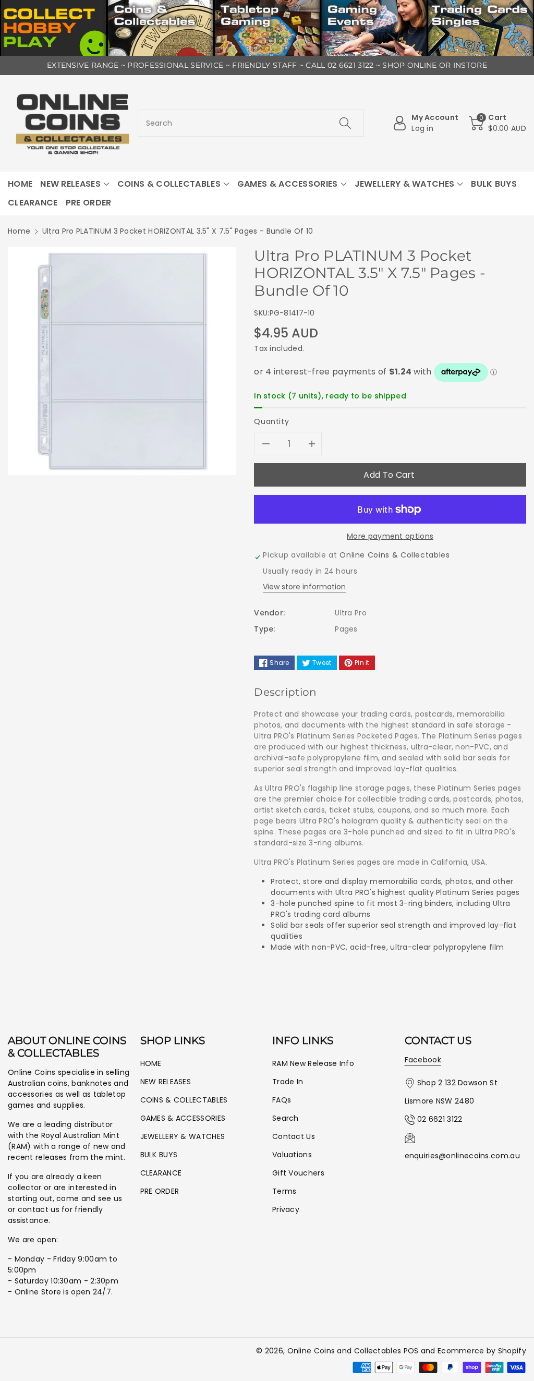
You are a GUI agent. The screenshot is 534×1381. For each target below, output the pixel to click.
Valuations (292, 1154)
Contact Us (293, 1136)
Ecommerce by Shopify (482, 1351)
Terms (284, 1191)
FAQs (281, 1100)
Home (19, 231)
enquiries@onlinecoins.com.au (462, 1155)
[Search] (345, 123)
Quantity (271, 421)
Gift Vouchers (298, 1173)
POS (411, 1351)
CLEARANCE (161, 1173)
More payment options (390, 536)
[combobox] (251, 123)
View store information (304, 587)
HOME (151, 1063)
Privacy (285, 1209)
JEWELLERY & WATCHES (182, 1136)
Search (285, 1118)
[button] (497, 123)
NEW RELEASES (165, 1081)
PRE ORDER (159, 1191)
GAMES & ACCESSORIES (183, 1118)
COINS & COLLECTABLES (184, 1100)
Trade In (287, 1081)
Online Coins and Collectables (344, 1351)
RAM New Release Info (313, 1063)
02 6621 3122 (440, 1119)
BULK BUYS (159, 1154)
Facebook (423, 1060)
